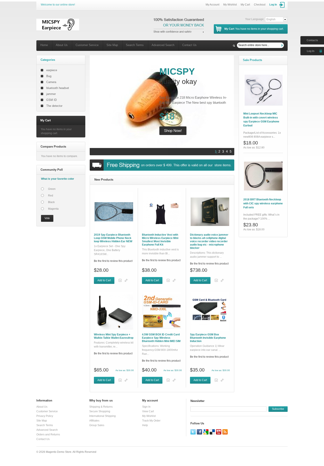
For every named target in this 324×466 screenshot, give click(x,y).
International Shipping (102, 416)
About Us (62, 45)
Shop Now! (173, 131)
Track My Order (151, 420)
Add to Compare (126, 280)
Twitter (193, 432)
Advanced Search (163, 45)
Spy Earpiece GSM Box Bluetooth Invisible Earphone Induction (208, 338)
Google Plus (206, 432)
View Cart (148, 411)
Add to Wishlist (120, 280)
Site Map (112, 45)
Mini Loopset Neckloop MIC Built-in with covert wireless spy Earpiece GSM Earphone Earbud (261, 119)
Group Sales (96, 425)
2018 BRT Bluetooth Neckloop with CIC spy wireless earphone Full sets (263, 203)
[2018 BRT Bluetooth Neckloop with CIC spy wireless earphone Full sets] (263, 176)
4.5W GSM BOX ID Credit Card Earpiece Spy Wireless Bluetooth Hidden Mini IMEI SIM (161, 338)
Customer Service (87, 45)
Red (50, 195)
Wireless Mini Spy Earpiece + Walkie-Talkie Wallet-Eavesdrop (113, 336)
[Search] (282, 45)
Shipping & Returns (101, 406)
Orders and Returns (48, 434)
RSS (225, 432)
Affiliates (94, 420)
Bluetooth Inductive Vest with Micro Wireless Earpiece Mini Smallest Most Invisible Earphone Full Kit (160, 239)
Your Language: (254, 19)
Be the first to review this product (113, 261)
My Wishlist (230, 4)
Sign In (146, 406)
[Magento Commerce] (57, 24)
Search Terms (135, 45)
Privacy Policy (44, 416)
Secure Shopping (99, 411)
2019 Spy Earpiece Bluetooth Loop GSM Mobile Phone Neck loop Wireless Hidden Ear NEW (113, 238)
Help (145, 425)
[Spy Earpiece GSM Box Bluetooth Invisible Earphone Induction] (210, 311)
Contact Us (189, 45)
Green (52, 188)
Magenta (53, 208)
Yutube (218, 432)
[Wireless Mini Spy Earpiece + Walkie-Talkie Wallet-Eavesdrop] (114, 311)
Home (44, 45)
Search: (234, 46)
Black (51, 202)
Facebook (199, 432)
